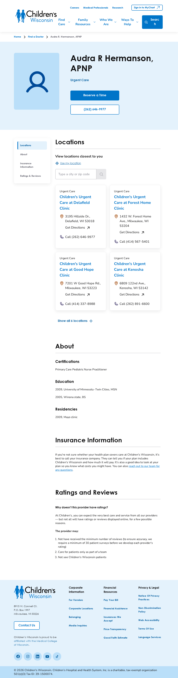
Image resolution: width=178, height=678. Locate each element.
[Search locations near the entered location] (101, 174)
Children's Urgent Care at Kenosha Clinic (129, 269)
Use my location (70, 163)
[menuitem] (32, 145)
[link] (74, 8)
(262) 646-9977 (95, 109)
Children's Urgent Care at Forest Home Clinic (132, 202)
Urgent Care (79, 80)
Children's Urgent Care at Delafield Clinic (75, 202)
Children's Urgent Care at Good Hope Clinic (77, 269)
